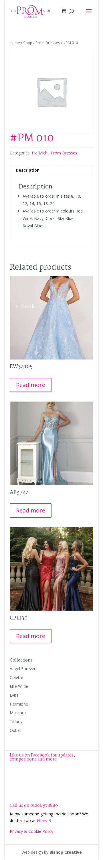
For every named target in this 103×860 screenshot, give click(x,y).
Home (15, 42)
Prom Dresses (47, 42)
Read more (30, 385)
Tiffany (16, 721)
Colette (16, 677)
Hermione (19, 704)
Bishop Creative (65, 852)
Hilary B (44, 820)
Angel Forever (22, 668)
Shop (27, 42)
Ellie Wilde (19, 686)
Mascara (18, 712)
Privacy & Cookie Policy (31, 831)
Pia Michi (40, 153)
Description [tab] (27, 170)
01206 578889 (44, 805)
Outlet (15, 730)
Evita (14, 695)
